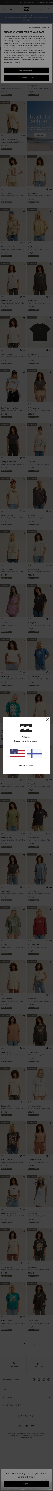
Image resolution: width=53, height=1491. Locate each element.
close (47, 719)
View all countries (26, 766)
